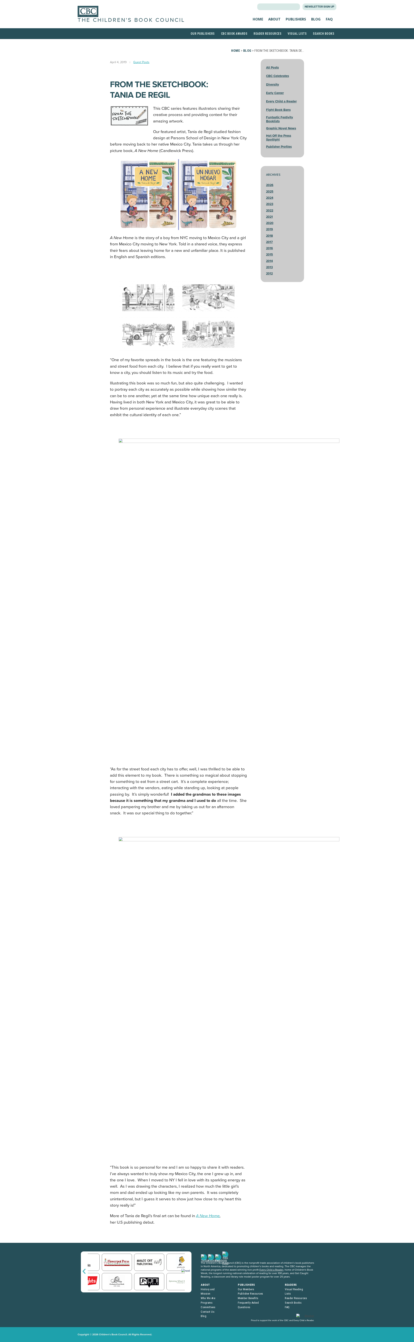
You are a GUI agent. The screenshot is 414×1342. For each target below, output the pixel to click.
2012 (269, 273)
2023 (269, 204)
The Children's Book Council (131, 20)
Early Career (275, 93)
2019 (269, 229)
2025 (269, 191)
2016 (269, 248)
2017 (269, 242)
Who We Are (208, 1298)
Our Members (246, 1289)
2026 (269, 185)
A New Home (208, 1215)
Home (258, 19)
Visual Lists (297, 33)
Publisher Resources (250, 1293)
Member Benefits (248, 1298)
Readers (291, 1284)
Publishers (296, 19)
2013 (269, 267)
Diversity (272, 84)
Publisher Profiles (279, 147)
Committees (208, 1307)
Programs (206, 1302)
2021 (269, 217)
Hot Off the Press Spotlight (278, 137)
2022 (269, 210)
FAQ (329, 19)
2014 (269, 261)
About (274, 19)
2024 (269, 198)
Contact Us (207, 1311)
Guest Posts (141, 62)
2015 (269, 254)
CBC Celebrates (277, 76)
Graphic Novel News (281, 128)
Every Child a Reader (281, 101)
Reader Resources (267, 33)
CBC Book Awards (234, 33)
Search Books (323, 33)
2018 (269, 236)
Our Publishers (203, 33)
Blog (316, 19)
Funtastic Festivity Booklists (279, 119)
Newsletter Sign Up (319, 6)
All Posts (272, 67)
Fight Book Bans (278, 110)
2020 (269, 223)
